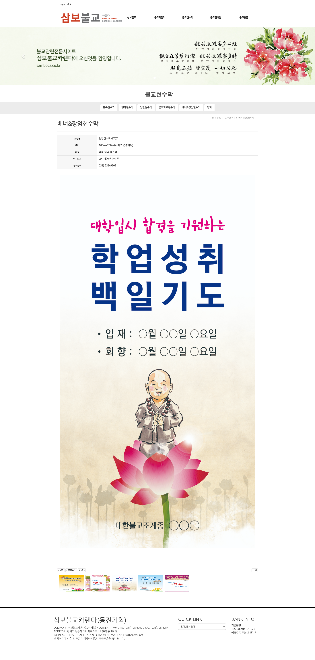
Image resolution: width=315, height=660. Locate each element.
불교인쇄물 (215, 17)
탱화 (209, 107)
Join (69, 4)
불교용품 (243, 17)
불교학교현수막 (167, 107)
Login (62, 4)
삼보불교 (131, 17)
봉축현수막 (109, 107)
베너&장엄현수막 (191, 107)
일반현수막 (146, 107)
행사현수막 (127, 107)
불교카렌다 (159, 17)
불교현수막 (187, 17)
